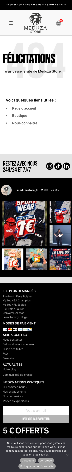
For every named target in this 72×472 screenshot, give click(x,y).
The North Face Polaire (17, 296)
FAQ (5, 353)
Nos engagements (14, 391)
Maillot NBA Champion (17, 300)
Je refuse (46, 460)
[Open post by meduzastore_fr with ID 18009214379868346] (36, 259)
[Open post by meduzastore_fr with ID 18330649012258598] (24, 223)
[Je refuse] (67, 455)
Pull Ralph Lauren (13, 308)
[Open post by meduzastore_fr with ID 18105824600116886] (60, 212)
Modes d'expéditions (16, 401)
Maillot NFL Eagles (14, 304)
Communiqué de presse (17, 374)
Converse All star (13, 312)
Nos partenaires (13, 396)
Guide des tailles (13, 349)
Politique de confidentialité (37, 466)
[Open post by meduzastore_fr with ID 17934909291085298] (12, 259)
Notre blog (9, 369)
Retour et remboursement (19, 344)
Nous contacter (12, 339)
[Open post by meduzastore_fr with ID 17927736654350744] (60, 235)
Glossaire (8, 358)
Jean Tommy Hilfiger (15, 317)
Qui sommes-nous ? (15, 387)
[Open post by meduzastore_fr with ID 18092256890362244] (60, 259)
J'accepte (28, 460)
